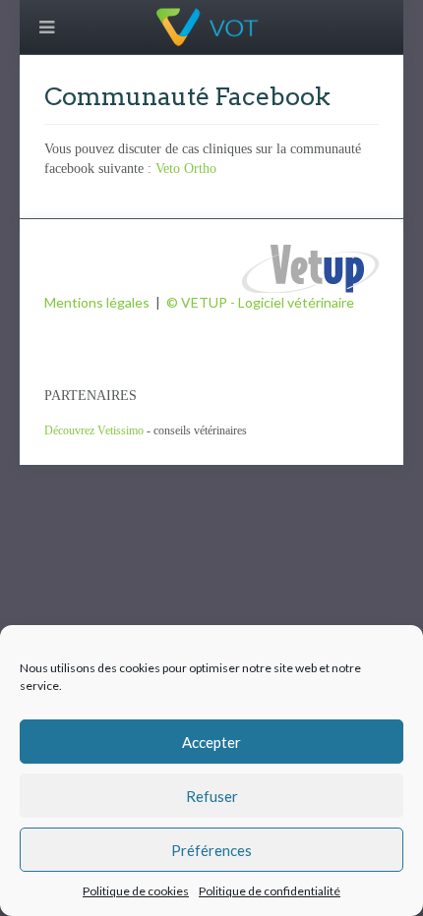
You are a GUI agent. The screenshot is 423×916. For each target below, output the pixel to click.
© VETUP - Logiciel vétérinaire (260, 302)
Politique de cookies (136, 891)
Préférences (211, 850)
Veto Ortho (185, 168)
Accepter (211, 742)
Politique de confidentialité (269, 891)
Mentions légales (97, 302)
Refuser (212, 796)
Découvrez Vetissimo (94, 430)
